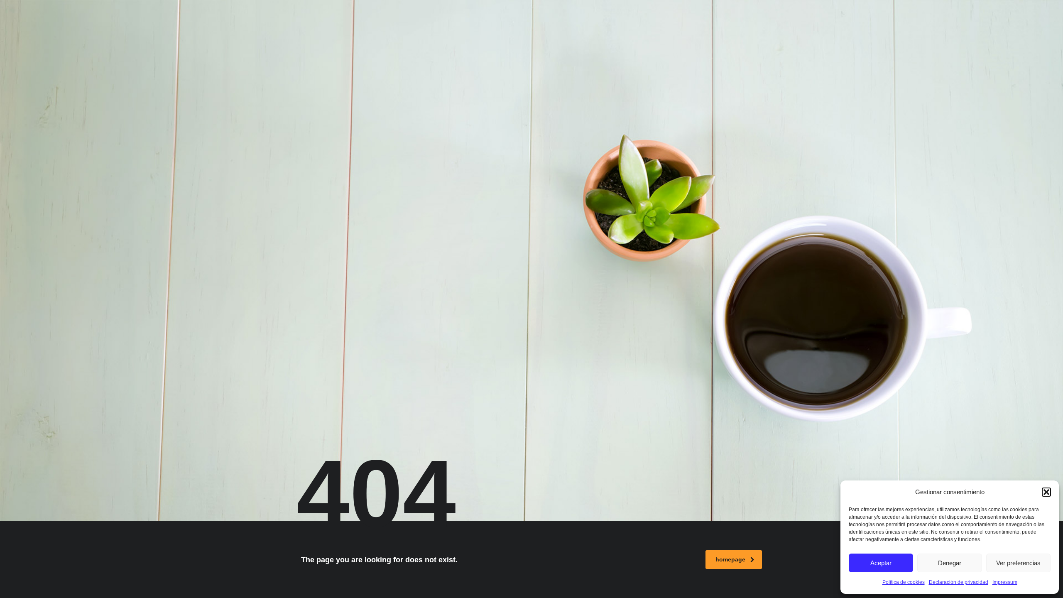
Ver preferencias (1018, 562)
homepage (730, 559)
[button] (1046, 492)
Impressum (1004, 582)
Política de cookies (903, 582)
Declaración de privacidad (958, 582)
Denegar (949, 562)
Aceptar (881, 562)
